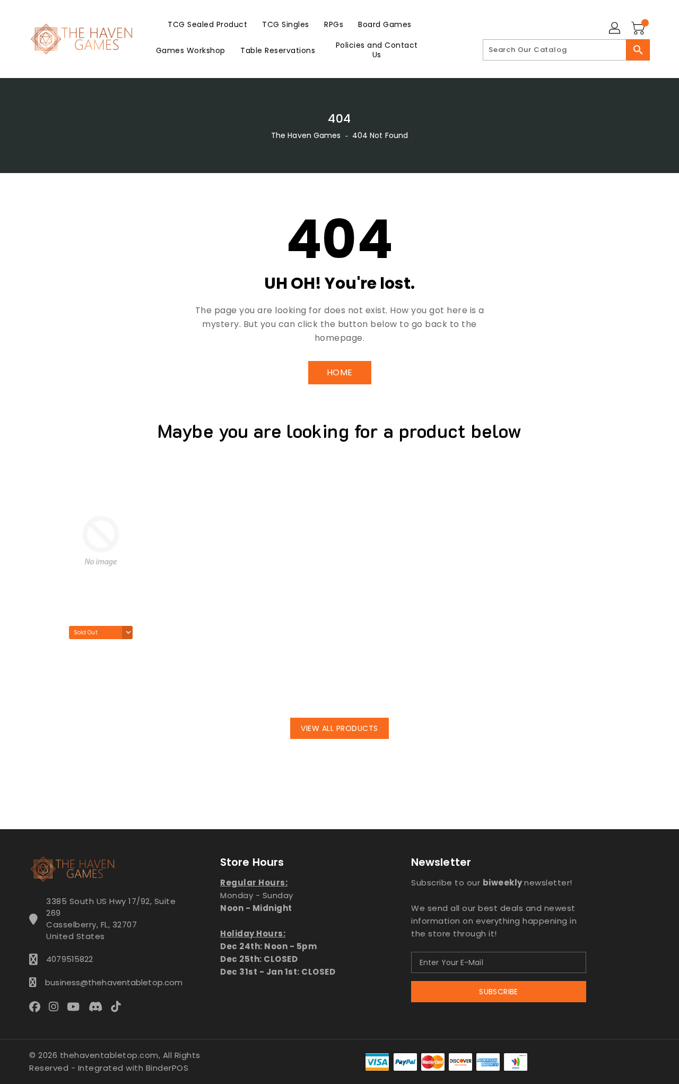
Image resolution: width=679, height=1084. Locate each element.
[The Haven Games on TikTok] (119, 1006)
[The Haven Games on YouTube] (76, 1006)
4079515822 (69, 959)
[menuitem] (207, 24)
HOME (340, 372)
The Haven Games (306, 135)
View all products (339, 728)
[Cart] (639, 28)
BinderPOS (167, 1067)
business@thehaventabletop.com (111, 982)
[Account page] (615, 28)
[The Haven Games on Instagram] (57, 1006)
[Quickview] (40, 688)
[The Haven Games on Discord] (99, 1006)
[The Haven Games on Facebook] (38, 1006)
